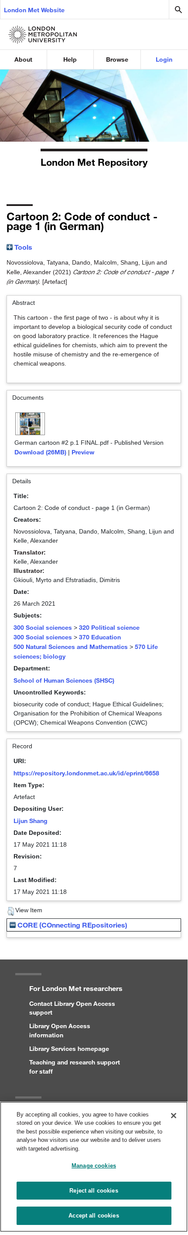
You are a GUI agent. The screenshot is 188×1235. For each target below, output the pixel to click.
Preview (83, 452)
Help (70, 59)
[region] (94, 1167)
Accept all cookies (93, 1215)
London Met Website (34, 10)
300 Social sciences (43, 627)
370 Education (100, 637)
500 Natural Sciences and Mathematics (71, 646)
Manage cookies (94, 1165)
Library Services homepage (69, 1048)
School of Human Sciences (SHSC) (64, 680)
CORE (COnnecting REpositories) (71, 925)
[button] (10, 911)
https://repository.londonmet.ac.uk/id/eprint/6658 (86, 773)
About (23, 59)
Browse (117, 59)
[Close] (173, 1115)
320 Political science (109, 627)
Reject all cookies (93, 1190)
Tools (22, 247)
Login (164, 59)
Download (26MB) (40, 452)
